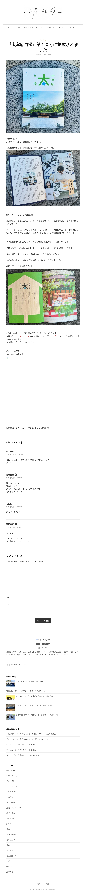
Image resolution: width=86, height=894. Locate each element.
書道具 (8, 850)
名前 (7, 597)
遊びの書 (9, 872)
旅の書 (8, 824)
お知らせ (43, 40)
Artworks (28, 28)
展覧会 (8, 818)
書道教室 (9, 856)
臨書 (8, 866)
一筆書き (9, 791)
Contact (51, 28)
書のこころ (10, 829)
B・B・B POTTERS (22, 336)
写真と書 (9, 802)
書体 (8, 845)
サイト (8, 612)
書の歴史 (9, 840)
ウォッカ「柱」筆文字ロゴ (16, 744)
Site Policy (71, 28)
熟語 (8, 861)
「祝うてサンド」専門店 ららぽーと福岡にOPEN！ (25, 734)
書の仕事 (9, 834)
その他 (8, 781)
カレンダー (10, 786)
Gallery (40, 28)
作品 (8, 797)
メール (8, 604)
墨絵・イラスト (12, 808)
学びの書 (9, 813)
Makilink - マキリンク (18, 664)
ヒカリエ (56, 336)
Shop (60, 28)
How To (9, 770)
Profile (17, 28)
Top (8, 28)
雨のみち (10, 451)
